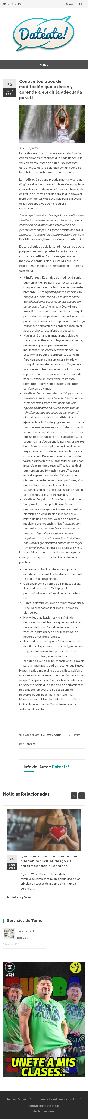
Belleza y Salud (51, 735)
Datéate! (30, 744)
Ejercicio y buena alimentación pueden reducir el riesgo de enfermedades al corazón (49, 861)
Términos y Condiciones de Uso (55, 1099)
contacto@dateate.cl (44, 1105)
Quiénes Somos (17, 1099)
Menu (70, 4)
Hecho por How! (44, 1111)
